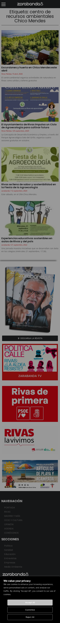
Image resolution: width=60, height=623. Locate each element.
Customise (30, 610)
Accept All (30, 602)
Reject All (30, 617)
